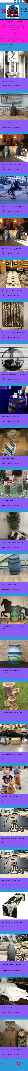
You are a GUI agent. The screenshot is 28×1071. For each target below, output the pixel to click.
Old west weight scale (8, 81)
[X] (18, 1)
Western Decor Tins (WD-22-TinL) (12, 1050)
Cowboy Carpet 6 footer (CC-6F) (12, 291)
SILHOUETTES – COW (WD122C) (12, 796)
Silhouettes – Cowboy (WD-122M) (12, 249)
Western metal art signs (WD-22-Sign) (13, 374)
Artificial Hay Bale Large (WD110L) (12, 754)
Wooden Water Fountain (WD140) (12, 712)
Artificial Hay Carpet (8, 458)
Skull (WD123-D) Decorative (10, 416)
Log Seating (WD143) (8, 500)
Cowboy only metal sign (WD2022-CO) (14, 333)
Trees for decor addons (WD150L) (12, 542)
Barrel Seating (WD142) (9, 584)
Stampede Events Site (15, 39)
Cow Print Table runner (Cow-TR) (12, 922)
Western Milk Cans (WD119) (10, 670)
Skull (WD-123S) (7, 1008)
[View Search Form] (3, 11)
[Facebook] (15, 1)
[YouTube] (24, 1)
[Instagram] (21, 1)
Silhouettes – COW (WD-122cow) (12, 880)
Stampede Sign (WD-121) (9, 123)
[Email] (26, 1)
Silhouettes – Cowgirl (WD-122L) (12, 165)
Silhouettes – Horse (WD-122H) (11, 207)
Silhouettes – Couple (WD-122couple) (13, 838)
